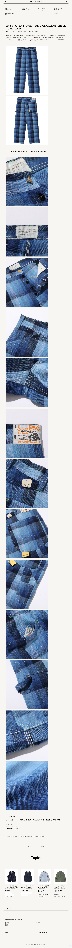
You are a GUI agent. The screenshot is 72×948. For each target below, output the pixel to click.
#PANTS (15, 836)
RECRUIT (6, 924)
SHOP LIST (7, 923)
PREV (30, 846)
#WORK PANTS (21, 836)
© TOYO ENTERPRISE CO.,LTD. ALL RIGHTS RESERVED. (36, 944)
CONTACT (6, 925)
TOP (70, 946)
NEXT (41, 846)
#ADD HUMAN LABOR (30, 836)
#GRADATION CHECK (40, 836)
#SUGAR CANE (9, 836)
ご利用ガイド (38, 922)
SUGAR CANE (36, 2)
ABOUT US (7, 922)
